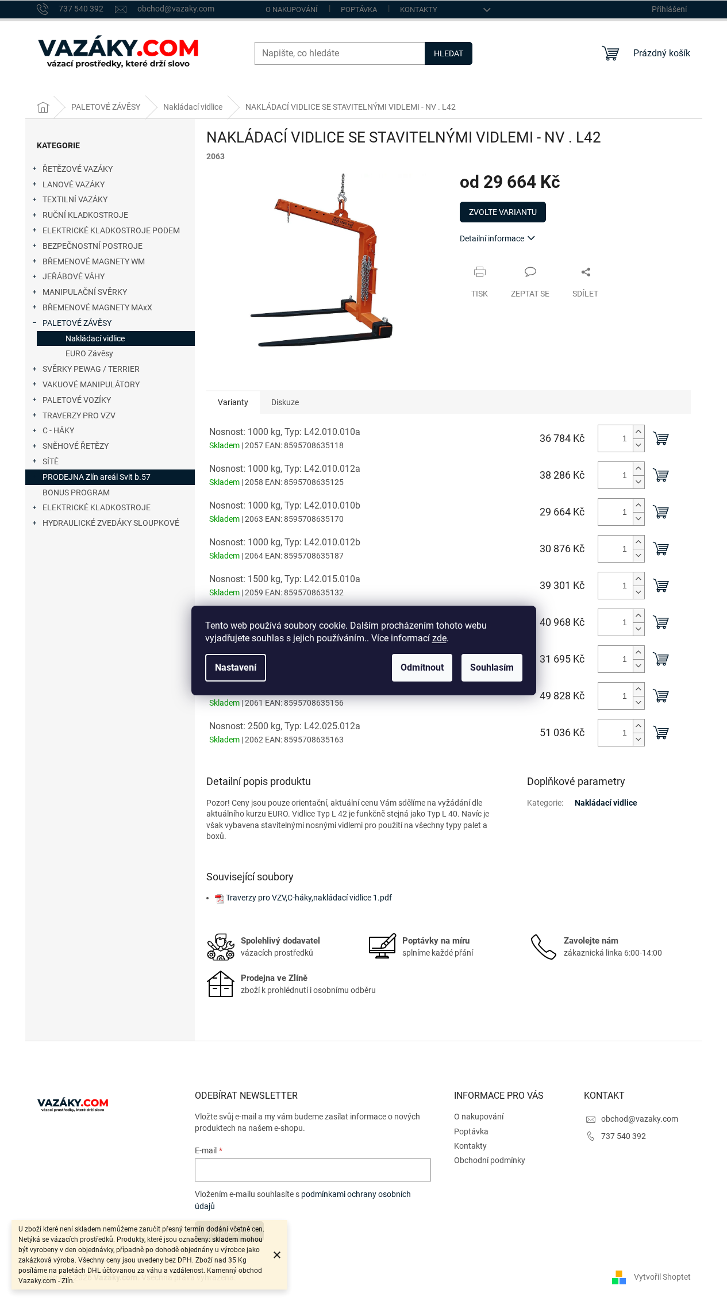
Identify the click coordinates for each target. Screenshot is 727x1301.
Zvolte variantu (503, 212)
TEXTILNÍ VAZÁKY (75, 199)
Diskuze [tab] (285, 402)
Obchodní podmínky (489, 1160)
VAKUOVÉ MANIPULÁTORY (91, 384)
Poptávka (359, 9)
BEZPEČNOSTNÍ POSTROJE (93, 246)
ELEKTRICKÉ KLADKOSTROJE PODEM (111, 230)
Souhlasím (492, 667)
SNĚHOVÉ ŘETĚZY (76, 446)
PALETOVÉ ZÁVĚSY (77, 323)
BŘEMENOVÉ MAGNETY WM (94, 261)
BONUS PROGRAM (76, 492)
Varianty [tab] (233, 402)
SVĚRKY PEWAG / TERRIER (91, 369)
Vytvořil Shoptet (662, 1276)
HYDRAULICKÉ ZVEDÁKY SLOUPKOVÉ (111, 523)
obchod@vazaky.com (639, 1118)
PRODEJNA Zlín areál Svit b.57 (97, 477)
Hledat (448, 53)
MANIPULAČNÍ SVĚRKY (85, 292)
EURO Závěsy (89, 353)
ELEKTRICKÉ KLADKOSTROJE (97, 507)
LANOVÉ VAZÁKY (74, 184)
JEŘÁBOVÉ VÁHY (74, 276)
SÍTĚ (51, 461)
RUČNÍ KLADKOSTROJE (85, 215)
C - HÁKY (58, 430)
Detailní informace (492, 238)
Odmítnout (422, 667)
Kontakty (418, 9)
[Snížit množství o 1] (638, 445)
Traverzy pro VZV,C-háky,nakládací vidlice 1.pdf (309, 897)
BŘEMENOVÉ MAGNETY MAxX (97, 307)
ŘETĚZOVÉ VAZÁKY (78, 169)
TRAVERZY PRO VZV (79, 415)
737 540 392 (623, 1136)
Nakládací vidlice (95, 338)
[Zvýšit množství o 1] (638, 431)
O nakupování (292, 9)
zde (439, 638)
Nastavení (235, 667)
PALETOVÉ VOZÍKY (77, 400)
